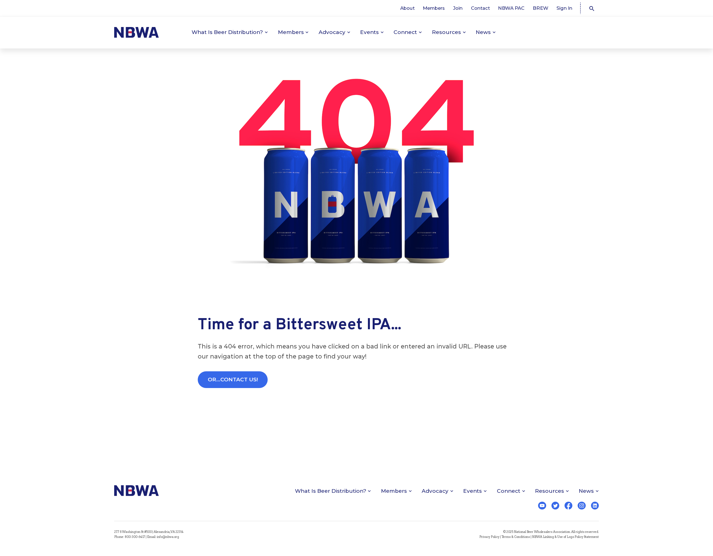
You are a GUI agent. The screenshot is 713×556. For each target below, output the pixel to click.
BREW (540, 8)
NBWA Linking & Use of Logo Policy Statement (565, 537)
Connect (405, 32)
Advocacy (332, 32)
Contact (480, 8)
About (407, 8)
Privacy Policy (489, 537)
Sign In (564, 8)
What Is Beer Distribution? (227, 32)
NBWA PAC (511, 8)
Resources (446, 32)
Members (434, 8)
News (483, 32)
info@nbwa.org (168, 537)
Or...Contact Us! (233, 379)
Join (458, 8)
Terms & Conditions (515, 537)
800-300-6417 (135, 537)
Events (369, 32)
